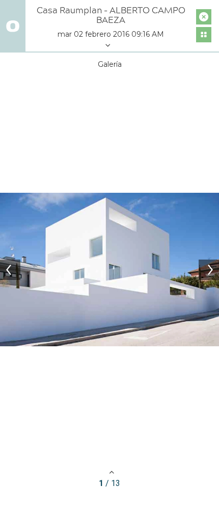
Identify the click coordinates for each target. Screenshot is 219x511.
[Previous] (10, 270)
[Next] (209, 270)
